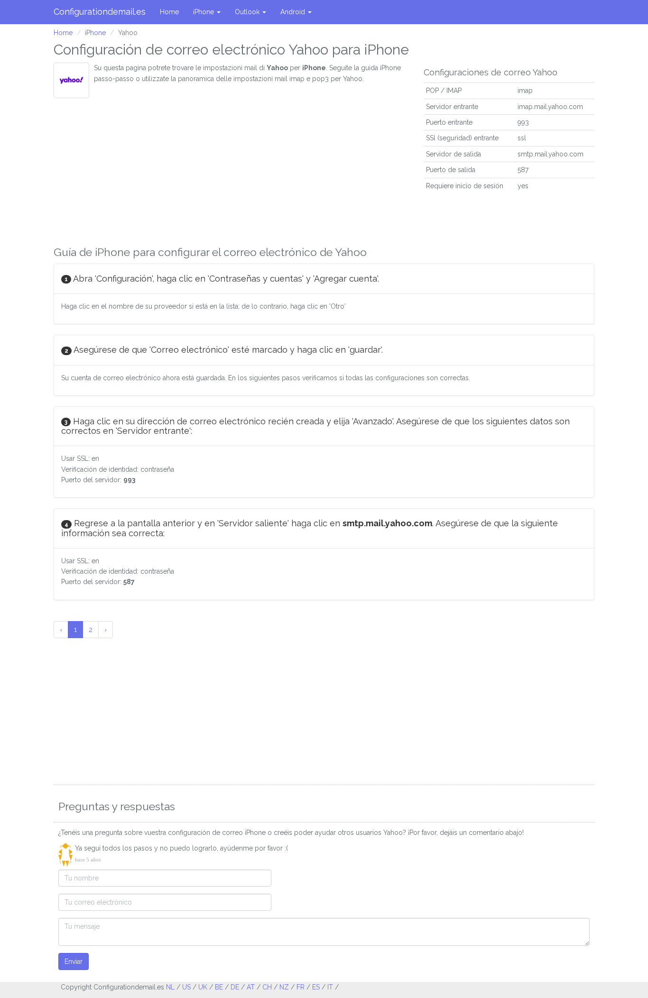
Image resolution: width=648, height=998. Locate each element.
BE (219, 987)
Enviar (74, 961)
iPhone (204, 12)
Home (169, 12)
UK (202, 987)
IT (330, 987)
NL (170, 987)
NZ (284, 987)
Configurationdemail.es (100, 12)
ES (316, 987)
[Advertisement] (231, 169)
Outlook (248, 12)
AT (251, 987)
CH (267, 987)
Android (293, 12)
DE (235, 987)
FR (300, 987)
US (186, 987)
